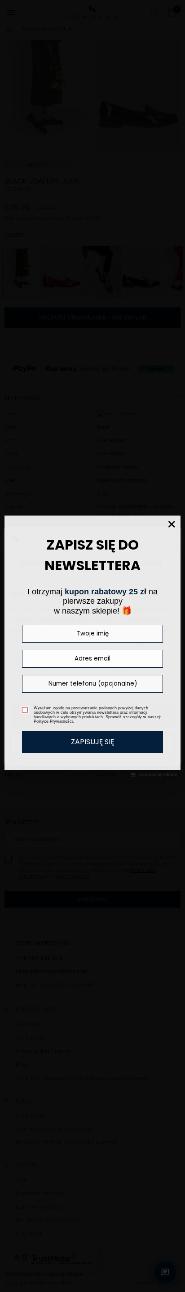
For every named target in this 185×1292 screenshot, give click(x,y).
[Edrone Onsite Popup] (92, 646)
